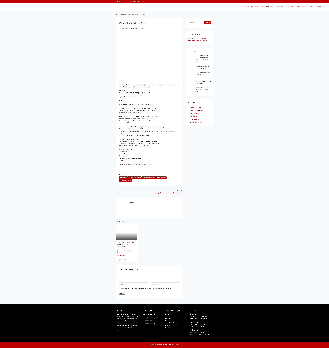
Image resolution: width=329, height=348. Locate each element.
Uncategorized (194, 119)
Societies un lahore (125, 180)
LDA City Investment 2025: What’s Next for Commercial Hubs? (203, 74)
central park (123, 177)
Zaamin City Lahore (196, 122)
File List (290, 7)
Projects (254, 7)
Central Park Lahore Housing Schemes (154, 177)
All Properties (267, 7)
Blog (312, 7)
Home (247, 7)
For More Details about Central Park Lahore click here (135, 164)
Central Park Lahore (125, 14)
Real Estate (193, 116)
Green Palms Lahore (196, 110)
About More (120, 331)
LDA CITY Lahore (195, 113)
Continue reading (121, 255)
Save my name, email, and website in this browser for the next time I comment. (146, 288)
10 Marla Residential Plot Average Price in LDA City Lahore (202, 90)
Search (207, 22)
